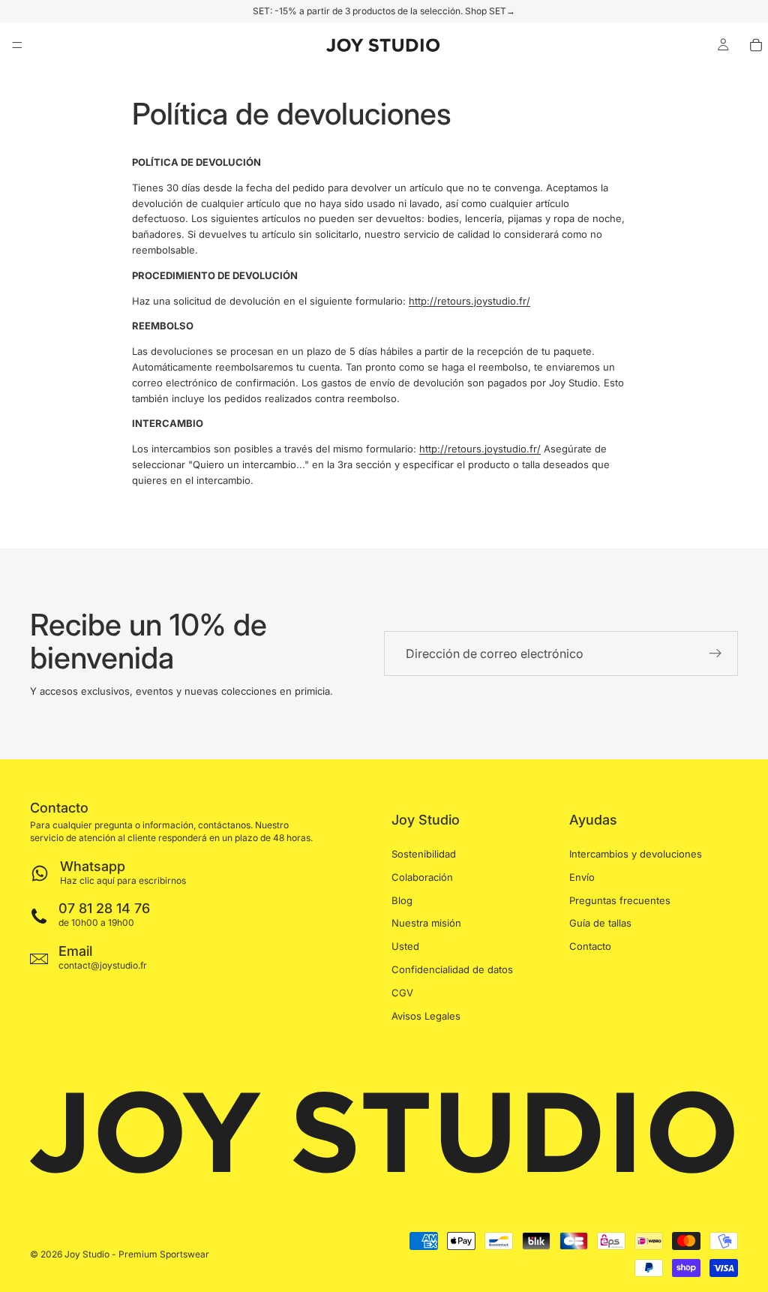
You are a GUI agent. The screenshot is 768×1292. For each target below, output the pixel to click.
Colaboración (422, 877)
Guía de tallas (600, 923)
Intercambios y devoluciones (635, 854)
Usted (405, 946)
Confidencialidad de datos (452, 969)
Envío (582, 877)
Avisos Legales (426, 1015)
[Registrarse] (715, 653)
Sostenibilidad (424, 854)
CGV (402, 993)
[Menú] (17, 45)
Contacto (590, 946)
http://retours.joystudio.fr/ (469, 301)
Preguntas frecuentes (619, 900)
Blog (402, 900)
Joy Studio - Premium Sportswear (136, 1254)
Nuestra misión (426, 923)
